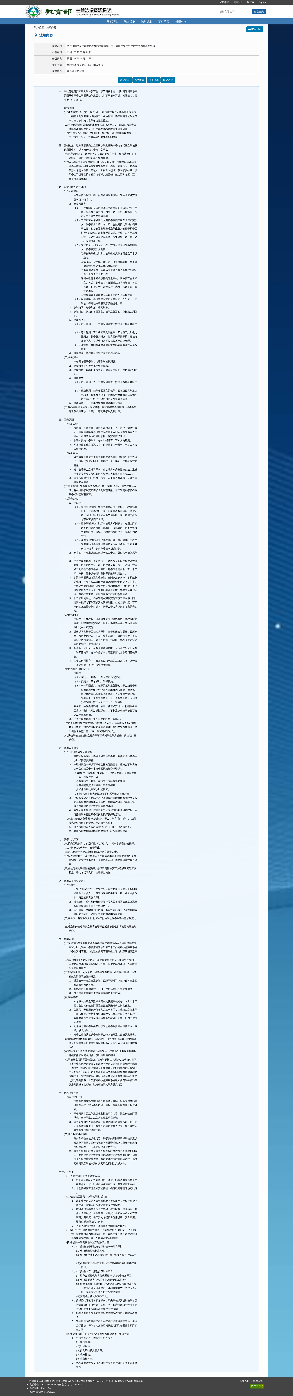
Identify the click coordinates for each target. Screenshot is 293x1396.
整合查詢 (259, 11)
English (262, 2)
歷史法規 (168, 80)
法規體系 (129, 21)
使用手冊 (238, 2)
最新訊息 (112, 21)
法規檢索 (146, 21)
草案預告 (163, 21)
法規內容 (125, 80)
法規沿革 (154, 80)
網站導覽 (224, 2)
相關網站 (180, 21)
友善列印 (256, 29)
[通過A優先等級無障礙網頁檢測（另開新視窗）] (257, 1385)
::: (214, 2)
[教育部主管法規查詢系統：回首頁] (49, 6)
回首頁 (250, 2)
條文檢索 (139, 80)
